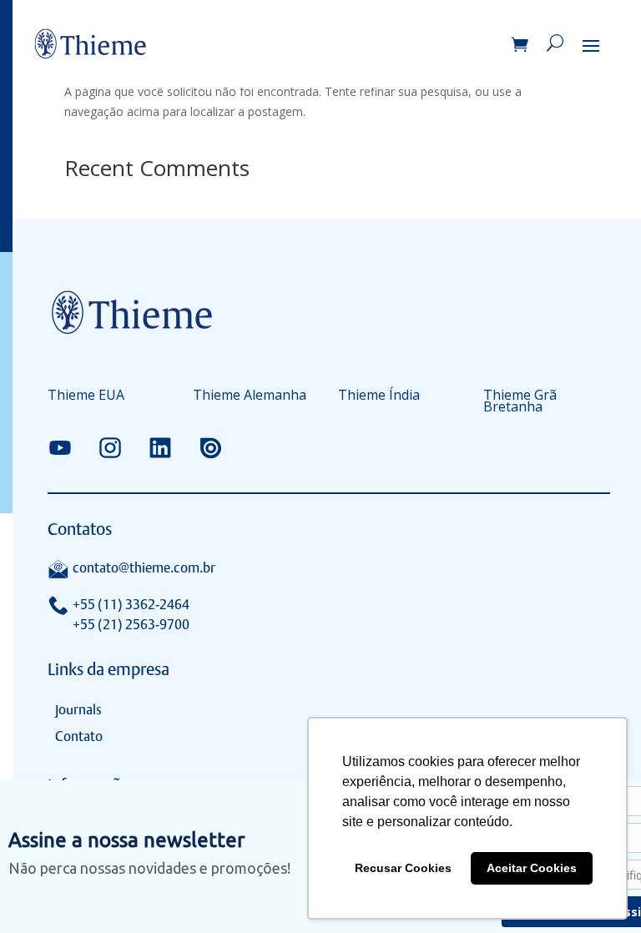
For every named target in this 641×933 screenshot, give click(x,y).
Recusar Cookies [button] (403, 868)
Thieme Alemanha (249, 396)
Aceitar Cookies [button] (532, 868)
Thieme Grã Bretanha (520, 402)
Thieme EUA (86, 396)
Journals (78, 710)
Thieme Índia (379, 396)
